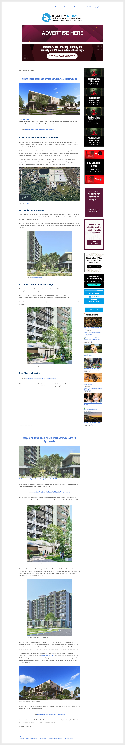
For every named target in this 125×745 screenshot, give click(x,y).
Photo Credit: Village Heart (25, 119)
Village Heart (27, 203)
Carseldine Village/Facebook (37, 277)
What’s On (89, 7)
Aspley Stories (55, 7)
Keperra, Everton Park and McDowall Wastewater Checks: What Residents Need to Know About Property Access (92, 339)
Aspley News (21, 737)
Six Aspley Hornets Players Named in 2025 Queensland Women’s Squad (40, 379)
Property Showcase (98, 7)
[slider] (95, 183)
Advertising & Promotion (69, 738)
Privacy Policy (21, 738)
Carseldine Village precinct (47, 656)
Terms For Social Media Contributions (55, 738)
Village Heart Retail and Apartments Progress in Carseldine (49, 79)
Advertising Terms (42, 738)
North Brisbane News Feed (91, 315)
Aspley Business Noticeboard (68, 7)
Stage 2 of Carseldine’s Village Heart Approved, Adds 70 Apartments (39, 129)
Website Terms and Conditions (31, 738)
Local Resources (81, 7)
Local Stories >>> (94, 309)
